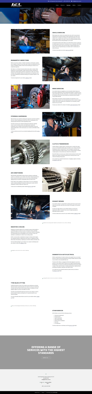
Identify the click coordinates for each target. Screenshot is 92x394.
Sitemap (43, 392)
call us (38, 131)
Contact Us (46, 357)
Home (57, 5)
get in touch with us (74, 104)
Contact (79, 5)
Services (68, 5)
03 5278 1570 (67, 1)
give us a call (68, 50)
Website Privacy (37, 392)
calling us (22, 243)
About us (62, 5)
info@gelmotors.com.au (76, 1)
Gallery (73, 5)
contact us (27, 77)
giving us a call (56, 160)
